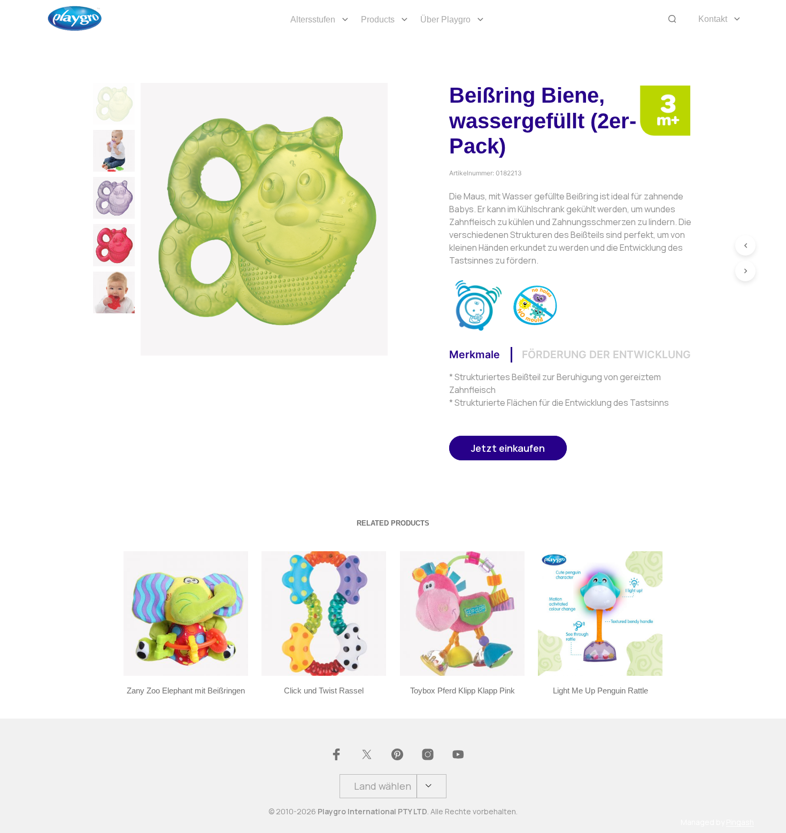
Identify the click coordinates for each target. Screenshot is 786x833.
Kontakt (712, 19)
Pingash (740, 822)
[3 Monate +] (664, 109)
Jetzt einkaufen (508, 448)
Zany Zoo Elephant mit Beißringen (186, 691)
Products (378, 19)
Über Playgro (445, 19)
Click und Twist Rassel (324, 691)
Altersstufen (312, 19)
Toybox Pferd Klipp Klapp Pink (462, 691)
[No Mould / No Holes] (535, 304)
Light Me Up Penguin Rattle (600, 691)
